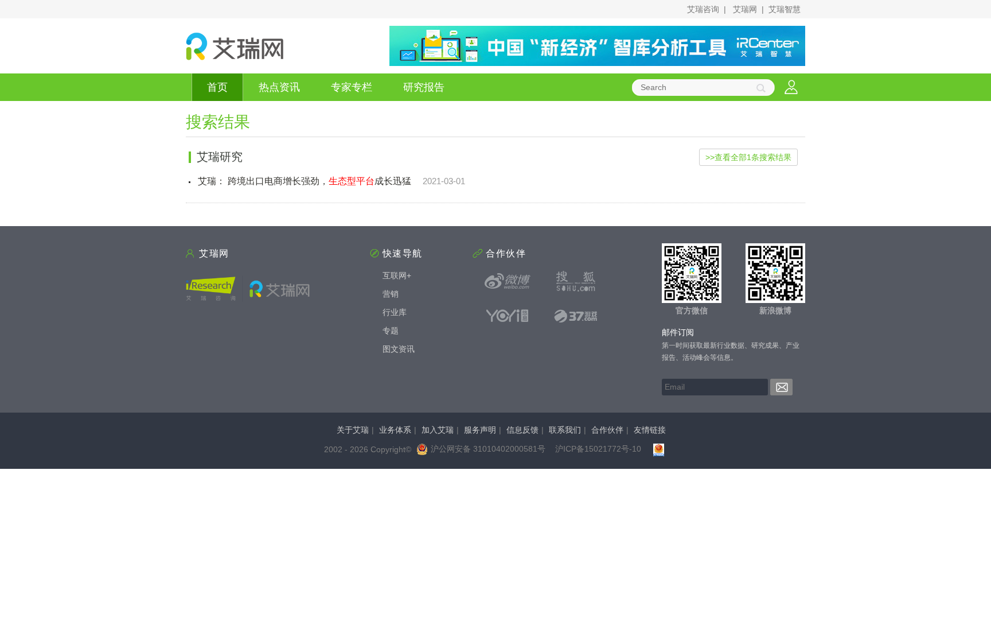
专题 (391, 330)
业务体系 (395, 429)
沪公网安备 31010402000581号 (488, 448)
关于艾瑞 (353, 429)
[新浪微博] (507, 281)
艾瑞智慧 (784, 9)
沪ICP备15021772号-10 (598, 448)
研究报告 (423, 87)
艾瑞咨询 (703, 9)
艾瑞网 (745, 9)
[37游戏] (576, 315)
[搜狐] (576, 281)
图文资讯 (399, 348)
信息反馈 (522, 429)
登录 (791, 87)
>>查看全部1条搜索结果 (748, 157)
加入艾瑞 (438, 429)
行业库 (395, 312)
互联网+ (397, 275)
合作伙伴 (607, 429)
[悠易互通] (507, 315)
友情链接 (650, 429)
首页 (217, 87)
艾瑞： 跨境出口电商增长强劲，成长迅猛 (304, 181)
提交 (781, 387)
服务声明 (480, 429)
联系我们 (565, 429)
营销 (391, 293)
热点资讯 (279, 87)
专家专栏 (351, 87)
